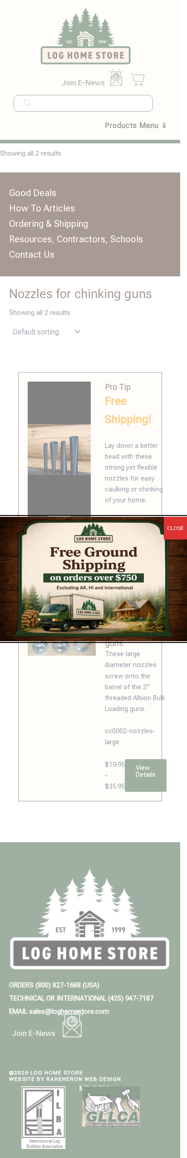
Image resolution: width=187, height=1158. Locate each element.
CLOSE (175, 528)
